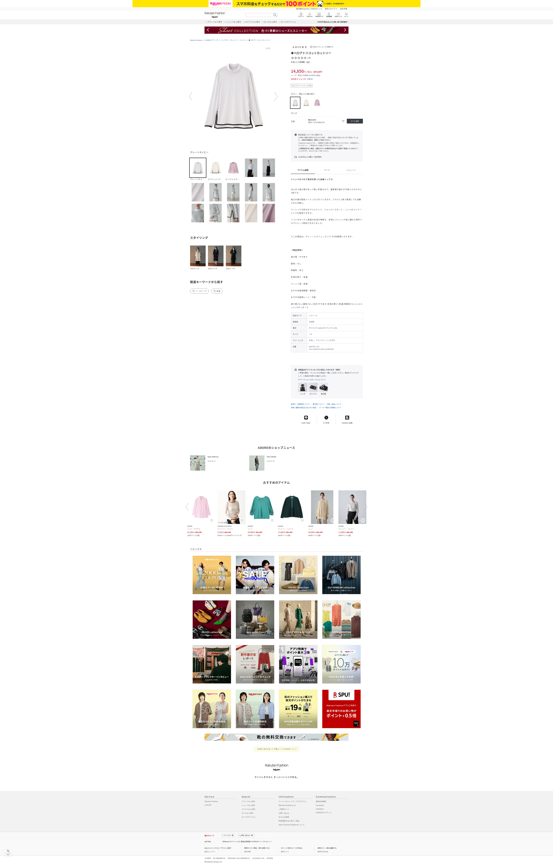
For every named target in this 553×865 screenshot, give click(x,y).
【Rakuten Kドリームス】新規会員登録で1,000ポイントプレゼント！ (247, 842)
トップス (224, 40)
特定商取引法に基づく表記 (289, 821)
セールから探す (248, 813)
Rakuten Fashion (196, 40)
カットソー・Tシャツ (238, 40)
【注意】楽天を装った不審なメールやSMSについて (276, 749)
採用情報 (270, 858)
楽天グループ (330, 9)
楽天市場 (343, 9)
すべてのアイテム (248, 817)
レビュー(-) (351, 170)
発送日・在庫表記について (300, 404)
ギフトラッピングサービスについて (312, 379)
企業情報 (207, 858)
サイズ (327, 170)
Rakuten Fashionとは (287, 805)
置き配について (318, 404)
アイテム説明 (302, 170)
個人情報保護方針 (219, 858)
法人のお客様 (284, 817)
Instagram (320, 809)
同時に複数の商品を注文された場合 (303, 407)
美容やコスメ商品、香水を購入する (257, 848)
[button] (233, 96)
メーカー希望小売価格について (330, 407)
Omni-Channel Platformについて (292, 825)
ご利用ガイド (284, 809)
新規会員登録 (321, 801)
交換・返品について (334, 404)
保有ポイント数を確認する (327, 848)
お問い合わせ (284, 813)
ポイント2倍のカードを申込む (292, 848)
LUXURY (208, 805)
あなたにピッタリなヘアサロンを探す (217, 848)
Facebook (320, 805)
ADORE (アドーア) (211, 40)
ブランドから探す (248, 801)
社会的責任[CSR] (258, 858)
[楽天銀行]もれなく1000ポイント (309, 9)
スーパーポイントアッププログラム (292, 801)
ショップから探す (248, 805)
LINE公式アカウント (324, 812)
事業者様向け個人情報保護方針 (239, 858)
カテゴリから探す (248, 809)
